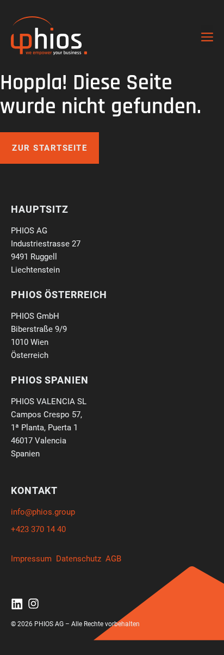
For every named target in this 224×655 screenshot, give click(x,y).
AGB (113, 559)
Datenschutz (78, 559)
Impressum (31, 559)
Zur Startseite (49, 148)
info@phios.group (43, 512)
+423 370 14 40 (38, 529)
